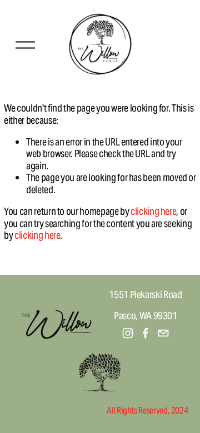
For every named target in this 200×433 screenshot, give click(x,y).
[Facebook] (145, 333)
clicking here (153, 211)
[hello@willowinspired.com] (163, 333)
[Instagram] (127, 333)
